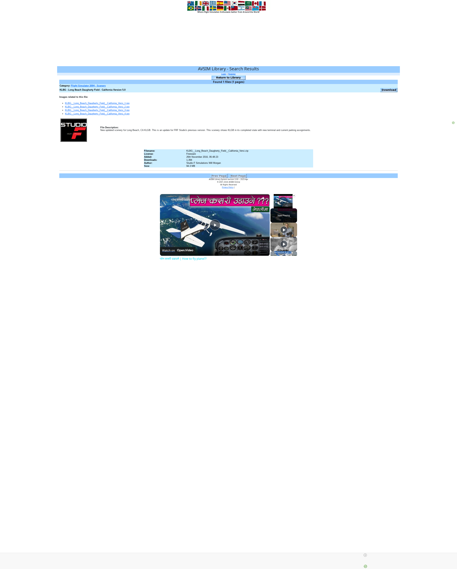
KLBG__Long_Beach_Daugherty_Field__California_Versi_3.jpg (97, 110)
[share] (262, 198)
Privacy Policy (227, 187)
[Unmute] (277, 206)
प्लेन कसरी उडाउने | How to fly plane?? (197, 199)
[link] (165, 199)
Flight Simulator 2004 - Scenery (88, 85)
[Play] (272, 206)
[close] (365, 555)
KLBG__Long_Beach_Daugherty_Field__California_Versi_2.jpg (97, 106)
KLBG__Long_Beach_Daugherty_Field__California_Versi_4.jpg (97, 113)
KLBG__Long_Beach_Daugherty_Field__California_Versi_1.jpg (97, 103)
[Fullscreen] (294, 206)
